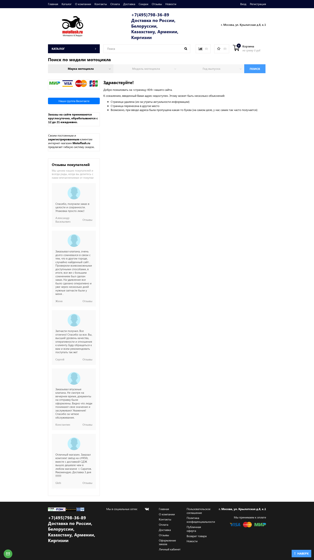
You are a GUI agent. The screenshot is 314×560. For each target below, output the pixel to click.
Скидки (143, 4)
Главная (53, 4)
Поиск (255, 69)
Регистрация (258, 4)
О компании (83, 4)
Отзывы (157, 4)
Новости (170, 4)
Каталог (67, 4)
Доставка (129, 4)
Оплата (115, 4)
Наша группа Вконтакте (74, 101)
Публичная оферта (194, 529)
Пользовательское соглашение (198, 511)
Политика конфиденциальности (201, 520)
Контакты (100, 4)
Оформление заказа (167, 542)
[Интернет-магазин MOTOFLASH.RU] (65, 26)
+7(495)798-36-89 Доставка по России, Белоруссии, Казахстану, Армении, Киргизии (154, 26)
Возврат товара (197, 536)
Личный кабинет (170, 549)
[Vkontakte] (146, 509)
